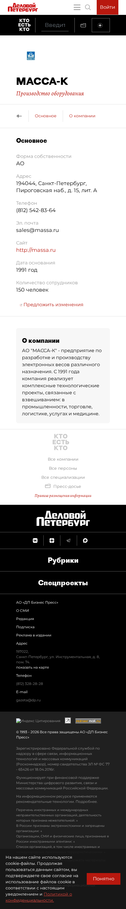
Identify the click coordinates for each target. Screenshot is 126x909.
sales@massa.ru (37, 230)
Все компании (63, 459)
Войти (107, 7)
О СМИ (22, 610)
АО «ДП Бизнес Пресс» (37, 602)
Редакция (25, 619)
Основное (46, 115)
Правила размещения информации (63, 495)
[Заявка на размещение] (101, 25)
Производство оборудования (50, 93)
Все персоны (63, 468)
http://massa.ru (36, 250)
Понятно (103, 879)
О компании (82, 115)
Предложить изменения (53, 304)
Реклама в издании (33, 635)
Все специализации (63, 477)
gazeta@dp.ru (28, 700)
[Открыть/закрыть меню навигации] (77, 7)
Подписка (25, 627)
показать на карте (32, 667)
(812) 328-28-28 (29, 683)
